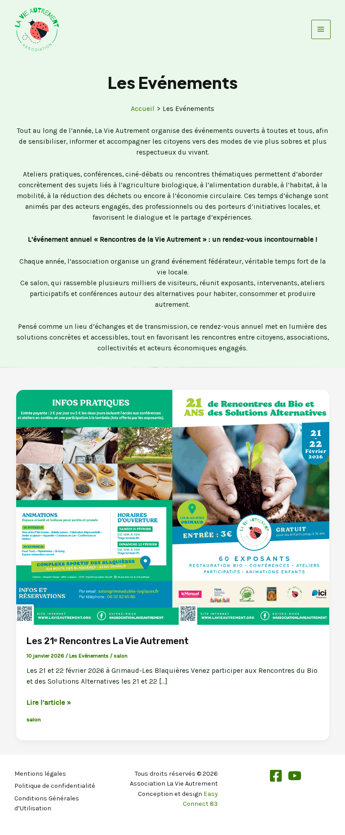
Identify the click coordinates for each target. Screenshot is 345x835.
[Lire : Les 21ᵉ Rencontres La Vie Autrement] (172, 507)
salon (121, 656)
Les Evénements (89, 656)
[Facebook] (276, 775)
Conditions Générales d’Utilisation (46, 804)
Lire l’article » (49, 703)
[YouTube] (294, 775)
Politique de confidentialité (54, 786)
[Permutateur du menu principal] (321, 29)
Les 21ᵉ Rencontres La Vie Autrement (108, 641)
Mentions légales (40, 774)
